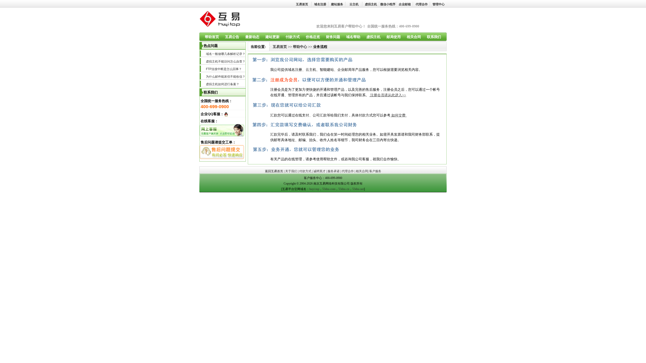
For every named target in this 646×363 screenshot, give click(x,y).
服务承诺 (334, 171)
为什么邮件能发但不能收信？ (225, 76)
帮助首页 (212, 37)
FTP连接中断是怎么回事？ (224, 69)
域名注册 (320, 4)
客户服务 (375, 171)
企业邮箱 (405, 4)
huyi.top (314, 189)
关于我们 (291, 171)
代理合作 (422, 4)
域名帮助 (353, 37)
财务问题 (333, 37)
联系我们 (434, 37)
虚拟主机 (371, 4)
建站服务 (337, 4)
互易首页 (302, 4)
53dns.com (328, 189)
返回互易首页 (274, 171)
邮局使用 (394, 37)
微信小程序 (387, 4)
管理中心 (439, 4)
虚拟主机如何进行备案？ (222, 84)
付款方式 (293, 37)
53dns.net (358, 189)
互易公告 (232, 37)
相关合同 (414, 37)
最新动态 (252, 37)
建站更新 (272, 37)
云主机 (354, 4)
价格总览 (313, 37)
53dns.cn (343, 189)
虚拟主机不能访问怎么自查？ (225, 61)
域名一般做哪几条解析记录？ (225, 54)
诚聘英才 (319, 171)
